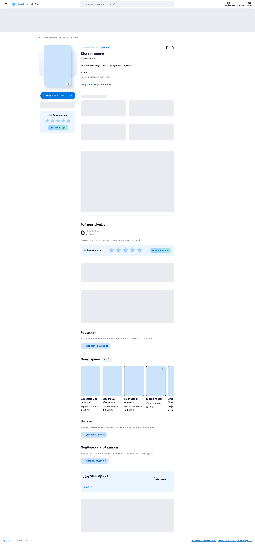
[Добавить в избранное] (167, 47)
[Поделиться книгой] (172, 47)
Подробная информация (94, 84)
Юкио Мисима (153, 403)
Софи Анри (174, 406)
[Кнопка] (97, 369)
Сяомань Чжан (110, 406)
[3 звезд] (58, 121)
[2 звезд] (52, 121)
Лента (38, 4)
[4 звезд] (63, 121)
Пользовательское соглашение (204, 541)
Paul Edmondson (88, 58)
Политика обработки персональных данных (235, 541)
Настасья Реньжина (134, 406)
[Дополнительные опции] (72, 95)
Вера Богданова (89, 406)
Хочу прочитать (55, 95)
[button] (57, 66)
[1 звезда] (47, 121)
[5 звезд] (68, 121)
